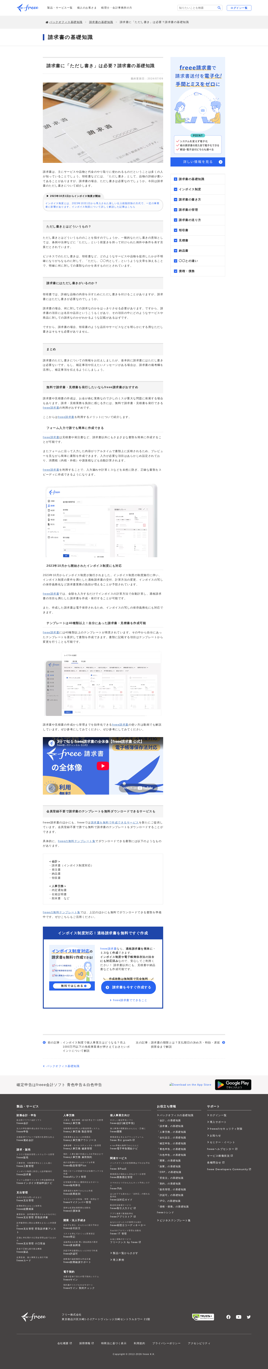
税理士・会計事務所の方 (116, 7)
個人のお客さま (87, 7)
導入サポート (218, 1122)
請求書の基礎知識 (101, 22)
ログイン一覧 (239, 7)
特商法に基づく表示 (114, 1343)
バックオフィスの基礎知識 (177, 1115)
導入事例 (118, 1259)
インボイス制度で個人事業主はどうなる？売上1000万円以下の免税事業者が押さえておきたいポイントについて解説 (96, 1046)
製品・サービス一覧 (60, 7)
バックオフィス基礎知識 (66, 22)
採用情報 (85, 1343)
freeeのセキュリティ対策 (226, 1128)
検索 (219, 8)
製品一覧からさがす (125, 1253)
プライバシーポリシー (166, 1343)
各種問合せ (214, 1162)
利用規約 (139, 1343)
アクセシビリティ (199, 1343)
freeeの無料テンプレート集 (77, 841)
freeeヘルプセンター (220, 1149)
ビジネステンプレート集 (175, 1220)
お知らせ (215, 1135)
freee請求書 (51, 407)
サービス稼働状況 (218, 1155)
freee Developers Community (227, 1169)
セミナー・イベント (222, 1142)
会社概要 (63, 1343)
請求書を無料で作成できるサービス (115, 822)
